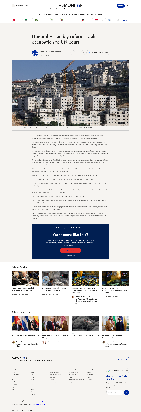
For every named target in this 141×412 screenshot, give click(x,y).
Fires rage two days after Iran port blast (85, 336)
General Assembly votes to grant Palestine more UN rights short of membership (85, 290)
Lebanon (14, 392)
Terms (67, 255)
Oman (32, 375)
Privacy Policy (72, 375)
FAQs (70, 377)
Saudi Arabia (15, 375)
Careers (89, 380)
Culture (56, 14)
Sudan (32, 387)
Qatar (13, 389)
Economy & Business (78, 14)
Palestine (14, 384)
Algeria (33, 394)
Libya (32, 384)
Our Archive (53, 382)
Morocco (33, 392)
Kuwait (32, 380)
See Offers (70, 250)
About (89, 372)
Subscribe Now (122, 359)
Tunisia (32, 389)
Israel (13, 382)
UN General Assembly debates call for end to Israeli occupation (54, 289)
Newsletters (19, 6)
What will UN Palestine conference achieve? (25, 336)
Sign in (127, 6)
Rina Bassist (52, 342)
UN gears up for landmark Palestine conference (112, 336)
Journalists (90, 375)
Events (26, 6)
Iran (13, 377)
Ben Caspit (62, 342)
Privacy (73, 255)
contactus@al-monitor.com (37, 404)
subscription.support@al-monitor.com (45, 401)
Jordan (32, 372)
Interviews (98, 14)
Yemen (32, 382)
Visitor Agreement (74, 372)
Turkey (13, 372)
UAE (13, 380)
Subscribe (120, 6)
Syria (13, 394)
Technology (65, 14)
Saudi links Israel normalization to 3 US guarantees (55, 336)
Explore (90, 14)
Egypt (13, 387)
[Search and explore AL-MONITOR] (13, 5)
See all (125, 20)
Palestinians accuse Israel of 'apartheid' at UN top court (23, 289)
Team (89, 377)
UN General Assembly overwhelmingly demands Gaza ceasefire (114, 290)
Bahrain (33, 377)
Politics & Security (45, 14)
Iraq (32, 370)
